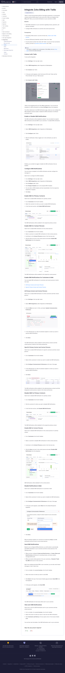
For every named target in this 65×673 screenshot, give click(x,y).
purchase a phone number (40, 43)
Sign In (56, 1)
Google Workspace (8, 41)
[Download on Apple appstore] (32, 656)
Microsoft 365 (7, 43)
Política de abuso (37, 666)
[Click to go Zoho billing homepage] (3, 2)
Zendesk (5, 53)
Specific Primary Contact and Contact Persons (36, 287)
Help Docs (8, 2)
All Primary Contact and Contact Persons (35, 284)
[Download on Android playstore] (30, 656)
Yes (27, 630)
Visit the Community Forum (7, 647)
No (31, 630)
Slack (5, 46)
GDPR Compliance (28, 666)
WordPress (6, 48)
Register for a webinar (24, 647)
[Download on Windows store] (35, 656)
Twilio (5, 44)
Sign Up (61, 1)
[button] (13, 2)
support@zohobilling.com (57, 647)
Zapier (5, 52)
